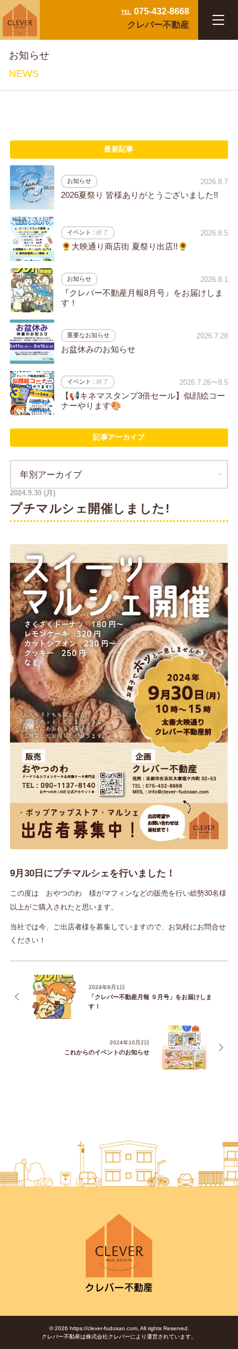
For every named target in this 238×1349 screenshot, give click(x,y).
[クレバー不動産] (119, 1254)
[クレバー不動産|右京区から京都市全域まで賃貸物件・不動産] (20, 20)
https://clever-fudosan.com (103, 1328)
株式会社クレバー (108, 1337)
